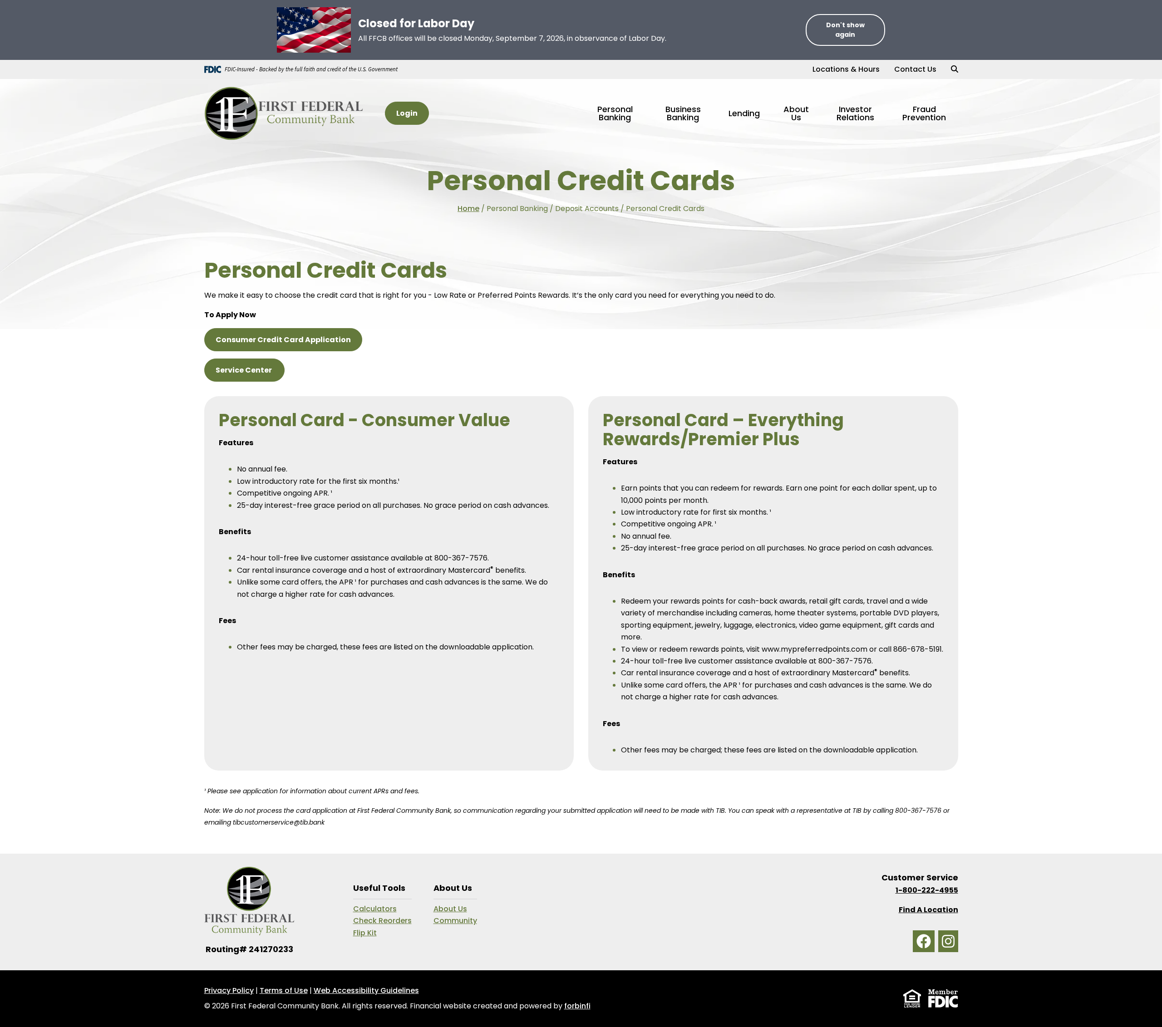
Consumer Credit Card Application (283, 339)
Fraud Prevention (924, 113)
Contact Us (915, 69)
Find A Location (928, 909)
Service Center (244, 370)
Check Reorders (382, 920)
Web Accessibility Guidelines (366, 990)
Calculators (375, 909)
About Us (450, 909)
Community (455, 920)
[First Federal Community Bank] (283, 113)
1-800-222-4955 (927, 890)
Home (468, 208)
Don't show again (845, 29)
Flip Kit (365, 933)
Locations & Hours (846, 69)
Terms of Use (284, 990)
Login (407, 113)
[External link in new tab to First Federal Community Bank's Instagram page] (948, 941)
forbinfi (577, 1006)
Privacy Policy (229, 990)
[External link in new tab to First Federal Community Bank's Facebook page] (924, 941)
